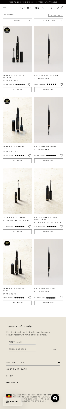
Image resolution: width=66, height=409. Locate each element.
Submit (55, 350)
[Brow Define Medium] (48, 49)
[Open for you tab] (55, 398)
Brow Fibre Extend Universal (45, 219)
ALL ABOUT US (15, 362)
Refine (17, 20)
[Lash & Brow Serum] (17, 191)
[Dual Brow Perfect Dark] (17, 262)
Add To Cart (17, 89)
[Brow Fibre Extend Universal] (48, 191)
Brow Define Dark (45, 289)
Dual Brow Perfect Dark (14, 290)
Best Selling (49, 20)
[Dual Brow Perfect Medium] (17, 49)
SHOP (9, 376)
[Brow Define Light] (48, 120)
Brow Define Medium (46, 75)
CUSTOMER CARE (16, 369)
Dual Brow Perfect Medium (14, 76)
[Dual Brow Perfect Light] (17, 120)
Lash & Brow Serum (14, 218)
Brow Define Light (45, 147)
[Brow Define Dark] (48, 262)
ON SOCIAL (13, 383)
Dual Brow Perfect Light (14, 148)
